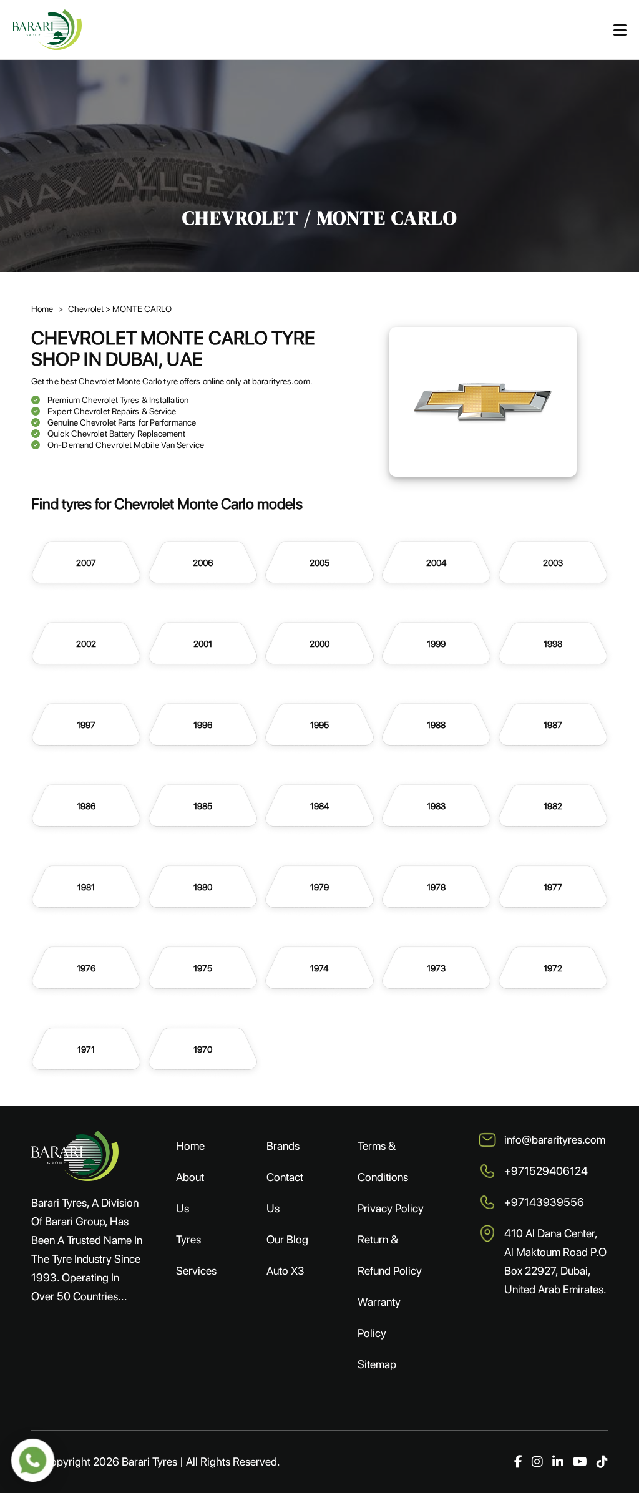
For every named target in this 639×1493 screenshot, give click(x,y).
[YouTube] (580, 1462)
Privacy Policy (391, 1208)
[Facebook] (518, 1462)
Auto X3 (285, 1270)
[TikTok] (602, 1462)
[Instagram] (537, 1462)
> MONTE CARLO (138, 309)
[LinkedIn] (557, 1462)
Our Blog (287, 1239)
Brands (283, 1145)
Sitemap (377, 1364)
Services (196, 1270)
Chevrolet (86, 309)
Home (42, 309)
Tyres (188, 1239)
